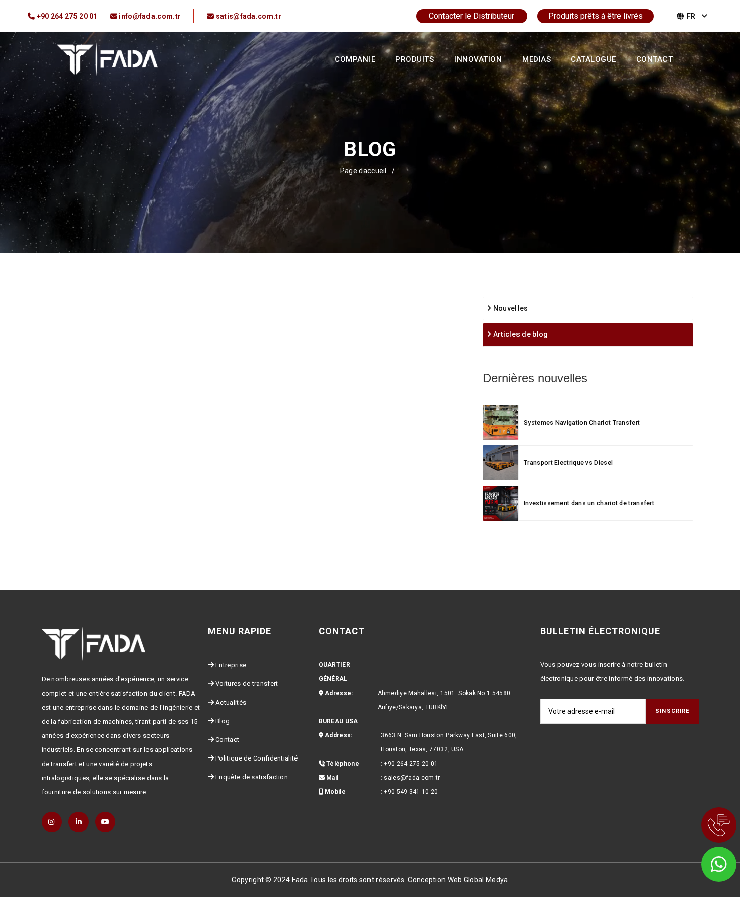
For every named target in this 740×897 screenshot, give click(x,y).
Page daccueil (363, 171)
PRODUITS (414, 59)
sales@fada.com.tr (412, 777)
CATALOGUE (593, 59)
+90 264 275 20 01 (411, 763)
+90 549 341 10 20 (411, 791)
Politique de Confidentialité (256, 758)
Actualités (230, 702)
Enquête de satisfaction (251, 777)
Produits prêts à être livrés (595, 16)
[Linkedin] (78, 822)
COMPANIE (355, 59)
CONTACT (654, 59)
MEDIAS (536, 59)
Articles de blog (519, 334)
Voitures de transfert (246, 683)
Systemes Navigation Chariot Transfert (582, 422)
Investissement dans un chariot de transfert (589, 503)
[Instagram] (52, 822)
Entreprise (230, 665)
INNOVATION (478, 59)
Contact (227, 739)
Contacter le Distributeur (471, 16)
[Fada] (107, 58)
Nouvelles (509, 308)
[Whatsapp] (705, 862)
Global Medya (486, 880)
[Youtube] (105, 822)
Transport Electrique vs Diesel (568, 462)
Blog (222, 721)
